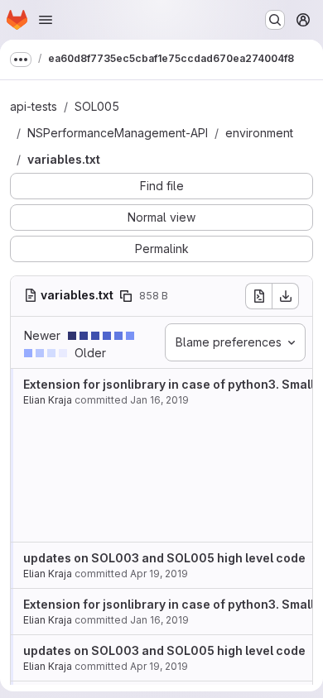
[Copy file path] (126, 296)
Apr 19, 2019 (159, 573)
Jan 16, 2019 (159, 400)
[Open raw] (258, 296)
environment (259, 133)
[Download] (285, 296)
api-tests (33, 106)
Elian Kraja (47, 400)
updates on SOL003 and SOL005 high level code (164, 558)
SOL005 (97, 106)
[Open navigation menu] (45, 20)
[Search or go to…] (275, 20)
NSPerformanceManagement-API (117, 133)
